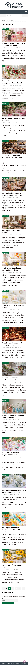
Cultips (16, 47)
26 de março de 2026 (7, 85)
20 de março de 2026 (7, 122)
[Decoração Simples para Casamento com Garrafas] (14, 184)
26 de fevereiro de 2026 (8, 382)
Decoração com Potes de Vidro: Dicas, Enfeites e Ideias (14, 491)
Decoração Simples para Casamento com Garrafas (12, 194)
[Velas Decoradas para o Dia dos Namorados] (14, 334)
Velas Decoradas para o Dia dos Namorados (12, 344)
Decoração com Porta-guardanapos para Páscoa (12, 529)
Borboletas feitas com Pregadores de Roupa (10, 454)
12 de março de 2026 (7, 272)
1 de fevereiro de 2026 (8, 532)
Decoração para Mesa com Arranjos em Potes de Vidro (12, 82)
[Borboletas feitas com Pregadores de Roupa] (14, 444)
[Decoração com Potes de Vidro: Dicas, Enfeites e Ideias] (14, 481)
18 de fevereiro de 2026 (8, 457)
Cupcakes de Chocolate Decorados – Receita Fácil (12, 157)
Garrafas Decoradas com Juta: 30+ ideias (14, 119)
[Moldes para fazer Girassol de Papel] (14, 556)
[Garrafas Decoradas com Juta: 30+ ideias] (14, 109)
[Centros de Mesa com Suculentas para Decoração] (14, 369)
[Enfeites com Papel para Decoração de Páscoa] (14, 259)
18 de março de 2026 (7, 197)
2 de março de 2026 (7, 309)
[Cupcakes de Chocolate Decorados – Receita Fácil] (14, 147)
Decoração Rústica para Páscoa (11, 232)
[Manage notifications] (24, 661)
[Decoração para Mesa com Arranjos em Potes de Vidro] (14, 72)
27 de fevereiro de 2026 (8, 347)
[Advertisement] (14, 632)
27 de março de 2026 (7, 47)
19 (20, 272)
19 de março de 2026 (7, 160)
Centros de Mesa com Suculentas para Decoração (12, 379)
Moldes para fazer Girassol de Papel (13, 566)
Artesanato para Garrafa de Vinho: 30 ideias (13, 416)
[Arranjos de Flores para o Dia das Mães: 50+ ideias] (14, 35)
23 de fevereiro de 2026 (8, 419)
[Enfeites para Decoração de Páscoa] (14, 297)
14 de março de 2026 (7, 235)
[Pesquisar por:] (14, 15)
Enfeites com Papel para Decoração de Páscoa (11, 269)
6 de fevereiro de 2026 (8, 494)
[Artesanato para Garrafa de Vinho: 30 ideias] (14, 406)
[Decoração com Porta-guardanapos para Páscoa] (14, 519)
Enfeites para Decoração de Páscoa (13, 306)
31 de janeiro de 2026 (8, 569)
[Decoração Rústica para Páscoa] (14, 222)
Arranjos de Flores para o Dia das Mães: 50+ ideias (13, 44)
